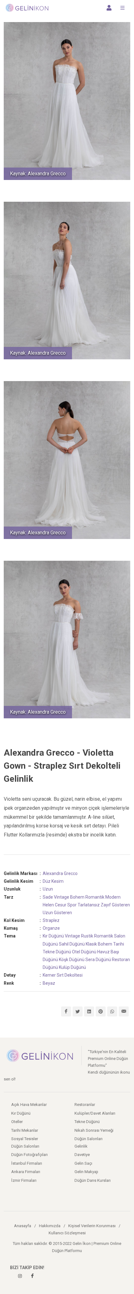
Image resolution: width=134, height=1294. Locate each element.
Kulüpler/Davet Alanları (94, 1113)
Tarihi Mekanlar (24, 1130)
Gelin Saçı (83, 1163)
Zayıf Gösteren (115, 904)
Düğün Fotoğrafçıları (29, 1154)
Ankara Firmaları (25, 1171)
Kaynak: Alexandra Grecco (38, 174)
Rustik (87, 935)
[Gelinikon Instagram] (20, 1276)
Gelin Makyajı (86, 1171)
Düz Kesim (53, 881)
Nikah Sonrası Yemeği (93, 1130)
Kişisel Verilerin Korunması (92, 1225)
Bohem (77, 897)
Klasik (91, 944)
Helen (48, 904)
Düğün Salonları (88, 1138)
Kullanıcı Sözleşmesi (67, 1233)
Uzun (48, 888)
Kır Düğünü (53, 935)
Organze (51, 928)
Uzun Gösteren (57, 912)
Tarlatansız (89, 904)
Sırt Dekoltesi (70, 975)
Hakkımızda (49, 1225)
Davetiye (82, 1154)
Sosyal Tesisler (24, 1138)
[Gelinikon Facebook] (32, 1276)
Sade (48, 897)
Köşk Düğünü (71, 959)
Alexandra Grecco (60, 873)
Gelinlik (81, 1146)
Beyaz (49, 983)
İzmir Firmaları (23, 1180)
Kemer (49, 975)
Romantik (94, 897)
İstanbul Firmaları (26, 1163)
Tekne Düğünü (57, 951)
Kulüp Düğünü (72, 967)
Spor (72, 904)
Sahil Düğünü (72, 944)
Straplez (51, 920)
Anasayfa (22, 1225)
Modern (113, 897)
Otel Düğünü (84, 951)
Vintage (61, 897)
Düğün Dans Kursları (92, 1180)
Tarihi (118, 944)
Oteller (17, 1121)
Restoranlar (84, 1104)
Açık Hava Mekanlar (29, 1104)
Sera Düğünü (98, 959)
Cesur (60, 904)
